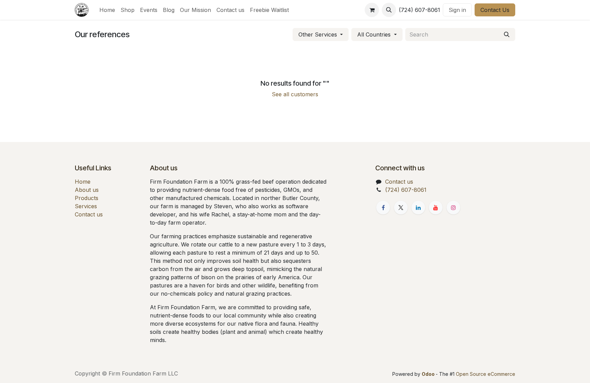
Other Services (317, 34)
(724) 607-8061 (405, 189)
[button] (389, 10)
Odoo (429, 374)
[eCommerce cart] (372, 10)
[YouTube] (435, 207)
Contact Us (494, 9)
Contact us (89, 214)
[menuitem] (107, 10)
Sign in (457, 9)
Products (86, 198)
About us (87, 189)
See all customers (295, 94)
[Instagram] (453, 207)
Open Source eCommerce (485, 374)
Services (86, 206)
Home (82, 181)
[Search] (506, 34)
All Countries (374, 34)
